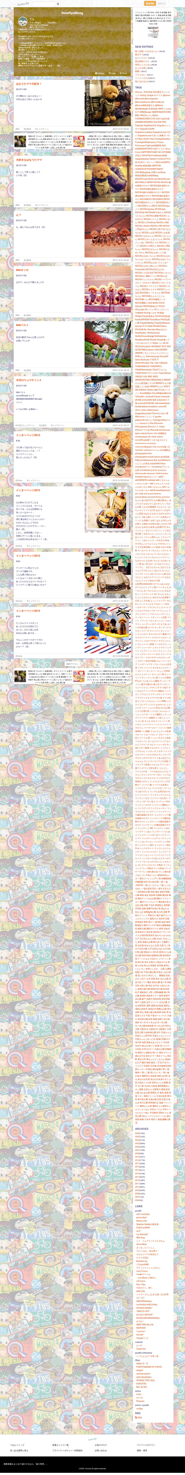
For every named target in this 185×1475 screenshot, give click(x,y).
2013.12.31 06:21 (121, 204)
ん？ (18, 215)
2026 (137, 1133)
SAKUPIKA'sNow (144, 1301)
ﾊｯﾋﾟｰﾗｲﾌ (140, 1297)
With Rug (140, 1237)
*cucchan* (140, 1331)
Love (113, 73)
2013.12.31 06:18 (121, 370)
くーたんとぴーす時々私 (147, 1356)
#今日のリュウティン (25, 425)
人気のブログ (101, 1444)
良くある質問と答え (19, 1450)
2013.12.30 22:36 (121, 480)
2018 (137, 1159)
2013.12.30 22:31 (121, 600)
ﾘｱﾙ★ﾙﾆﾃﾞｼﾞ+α (143, 1274)
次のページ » (72, 663)
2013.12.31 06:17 (121, 425)
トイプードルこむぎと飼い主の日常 (152, 1294)
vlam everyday (143, 1214)
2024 (137, 1139)
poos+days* (141, 1217)
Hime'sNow (141, 1244)
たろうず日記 (142, 1257)
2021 (137, 1149)
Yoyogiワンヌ (142, 1337)
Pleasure (140, 1400)
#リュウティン (42, 128)
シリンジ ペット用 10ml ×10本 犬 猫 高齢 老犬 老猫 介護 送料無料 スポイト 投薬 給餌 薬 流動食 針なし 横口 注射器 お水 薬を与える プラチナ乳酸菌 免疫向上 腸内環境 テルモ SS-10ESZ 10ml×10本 (153, 18)
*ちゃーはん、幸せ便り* (147, 1250)
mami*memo (142, 1271)
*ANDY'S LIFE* (143, 1311)
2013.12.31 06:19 (121, 315)
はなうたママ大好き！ (29, 84)
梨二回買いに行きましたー (147, 51)
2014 (137, 1173)
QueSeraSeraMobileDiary (148, 1317)
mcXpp (139, 1408)
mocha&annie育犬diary (146, 1304)
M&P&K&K (141, 1327)
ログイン (162, 3)
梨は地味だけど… (143, 61)
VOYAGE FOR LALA (145, 1380)
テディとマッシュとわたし (148, 1267)
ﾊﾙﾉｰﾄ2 (139, 1397)
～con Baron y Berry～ (146, 1277)
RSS (139, 1417)
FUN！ (139, 1394)
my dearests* (142, 1234)
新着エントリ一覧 (60, 1444)
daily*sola (140, 1291)
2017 (137, 1163)
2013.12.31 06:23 (121, 128)
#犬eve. (19, 480)
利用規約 (78, 1450)
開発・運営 (142, 1450)
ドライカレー (141, 74)
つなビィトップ (17, 1444)
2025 (137, 1136)
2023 (137, 1143)
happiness (141, 1348)
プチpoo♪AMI (142, 1264)
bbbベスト (22, 325)
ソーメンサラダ (142, 78)
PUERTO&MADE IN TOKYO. (149, 1366)
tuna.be (92, 1439)
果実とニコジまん (143, 64)
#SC (18, 128)
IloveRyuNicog (72, 12)
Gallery (100, 73)
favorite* (140, 1334)
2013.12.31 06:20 (121, 260)
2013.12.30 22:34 (121, 545)
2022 (137, 1146)
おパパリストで (142, 57)
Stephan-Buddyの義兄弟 (147, 1224)
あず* (138, 1230)
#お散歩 (27, 128)
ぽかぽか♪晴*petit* (144, 1314)
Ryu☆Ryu (141, 1284)
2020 (137, 1153)
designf (139, 1370)
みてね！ (140, 1321)
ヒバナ (139, 1345)
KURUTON (141, 1383)
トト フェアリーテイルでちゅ (150, 1240)
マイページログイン (146, 1444)
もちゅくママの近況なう (147, 1254)
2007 (137, 1196)
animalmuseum (143, 1373)
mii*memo (140, 1281)
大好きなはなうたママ (29, 160)
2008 (137, 1193)
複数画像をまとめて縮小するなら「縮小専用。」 (26, 1463)
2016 (137, 1166)
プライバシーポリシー (62, 1450)
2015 (137, 1169)
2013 (137, 1176)
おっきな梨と (141, 67)
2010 (137, 1186)
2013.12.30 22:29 (121, 655)
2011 (137, 1183)
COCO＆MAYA (143, 1227)
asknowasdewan (143, 1376)
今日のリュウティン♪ (28, 380)
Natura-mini (141, 1220)
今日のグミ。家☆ (144, 1287)
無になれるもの (142, 81)
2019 (137, 1156)
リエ (32, 19)
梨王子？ (139, 54)
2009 (137, 1190)
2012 (137, 1180)
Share (124, 73)
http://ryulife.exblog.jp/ (39, 24)
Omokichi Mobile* (144, 1307)
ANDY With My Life (144, 1324)
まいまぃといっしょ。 (146, 1247)
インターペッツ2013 (28, 435)
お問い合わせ (101, 1450)
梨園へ (138, 71)
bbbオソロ (22, 270)
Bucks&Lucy (141, 1261)
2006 (137, 1200)
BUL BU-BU (141, 1386)
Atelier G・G (142, 1363)
